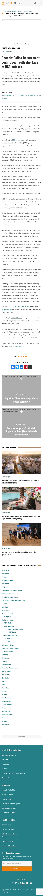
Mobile (4, 691)
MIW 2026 (5, 570)
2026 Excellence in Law (10, 594)
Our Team (5, 760)
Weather (5, 721)
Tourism (4, 718)
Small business (7, 698)
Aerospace (5, 604)
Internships (5, 764)
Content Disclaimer (8, 829)
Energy (4, 661)
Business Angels (8, 614)
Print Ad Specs (7, 799)
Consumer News (8, 645)
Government (28, 11)
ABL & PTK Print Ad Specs (11, 803)
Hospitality (5, 678)
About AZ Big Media (9, 755)
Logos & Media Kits (8, 790)
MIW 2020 (10, 642)
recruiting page (16, 346)
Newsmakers (9, 626)
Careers (4, 769)
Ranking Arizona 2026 (10, 597)
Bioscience (6, 610)
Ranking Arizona (8, 580)
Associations (8, 651)
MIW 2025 (5, 584)
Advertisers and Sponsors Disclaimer (10, 835)
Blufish (6, 892)
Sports (4, 708)
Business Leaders (8, 620)
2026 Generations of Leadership (13, 600)
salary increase (7, 309)
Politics (4, 694)
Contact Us (5, 778)
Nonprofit (7, 616)
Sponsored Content (8, 813)
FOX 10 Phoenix (16, 318)
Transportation (7, 714)
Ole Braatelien (7, 51)
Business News (17, 11)
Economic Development (10, 648)
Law (3, 684)
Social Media (6, 701)
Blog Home (23, 356)
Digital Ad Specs (7, 794)
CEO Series (8, 623)
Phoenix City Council (22, 307)
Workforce (5, 724)
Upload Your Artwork (9, 808)
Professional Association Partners (13, 773)
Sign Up (16, 869)
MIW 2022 (5, 574)
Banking (5, 607)
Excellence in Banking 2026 (12, 590)
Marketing (5, 688)
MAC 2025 (6, 587)
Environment (6, 664)
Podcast (4, 577)
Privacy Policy (6, 825)
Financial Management (10, 668)
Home (7, 11)
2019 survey (16, 140)
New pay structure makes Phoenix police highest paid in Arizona (21, 97)
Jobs (3, 681)
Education (5, 658)
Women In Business (11, 635)
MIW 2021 (10, 638)
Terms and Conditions (9, 846)
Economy (5, 654)
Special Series (7, 704)
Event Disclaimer (7, 841)
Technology (6, 711)
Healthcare (6, 674)
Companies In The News (15, 629)
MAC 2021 (13, 632)
